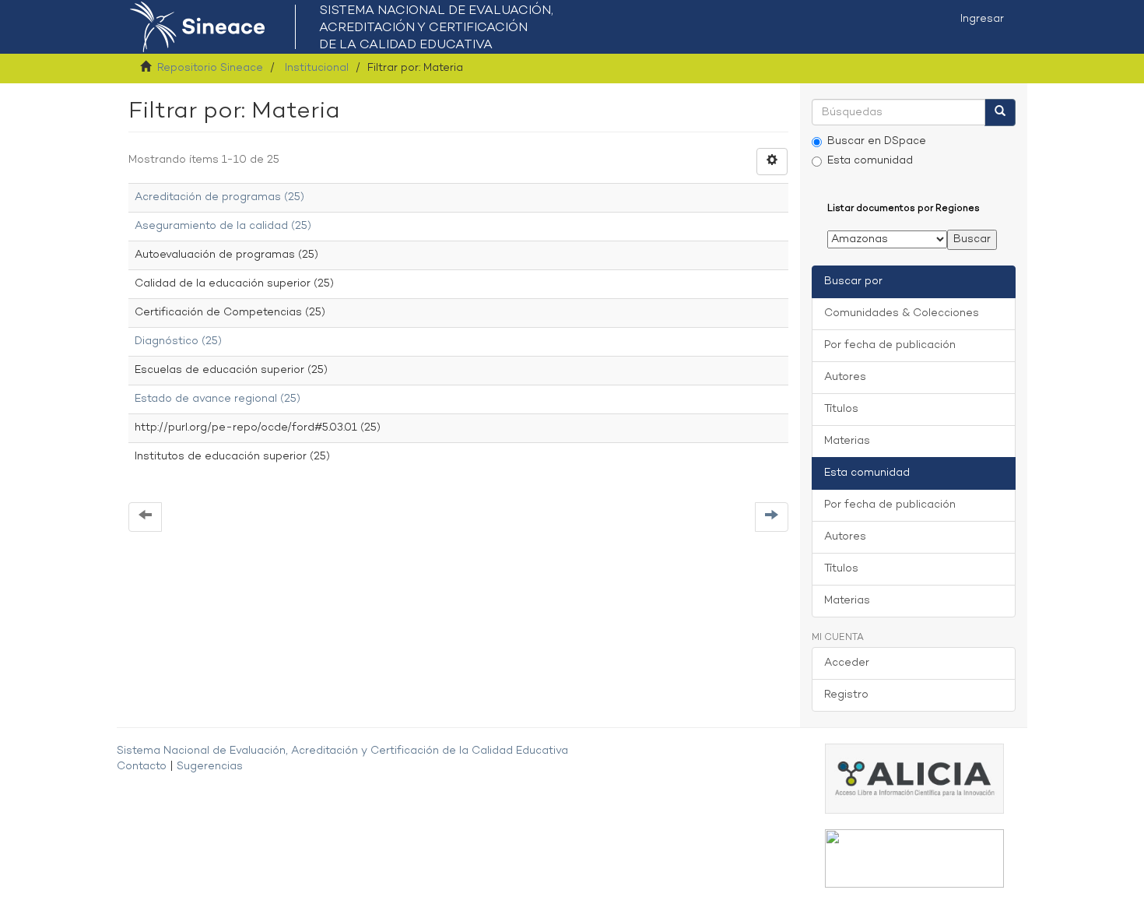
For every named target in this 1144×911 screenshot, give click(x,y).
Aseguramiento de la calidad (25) (223, 226)
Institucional (317, 68)
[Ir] (1000, 112)
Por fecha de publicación (890, 345)
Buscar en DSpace (876, 141)
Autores (845, 377)
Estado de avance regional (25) (217, 399)
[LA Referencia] (914, 858)
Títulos (841, 409)
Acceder (846, 663)
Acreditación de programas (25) (219, 197)
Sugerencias (210, 766)
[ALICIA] (914, 779)
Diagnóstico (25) (178, 341)
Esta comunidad (870, 160)
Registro (846, 695)
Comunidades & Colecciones (901, 313)
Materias (847, 441)
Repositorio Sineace (210, 68)
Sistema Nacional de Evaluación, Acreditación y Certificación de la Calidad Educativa (342, 751)
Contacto (142, 766)
